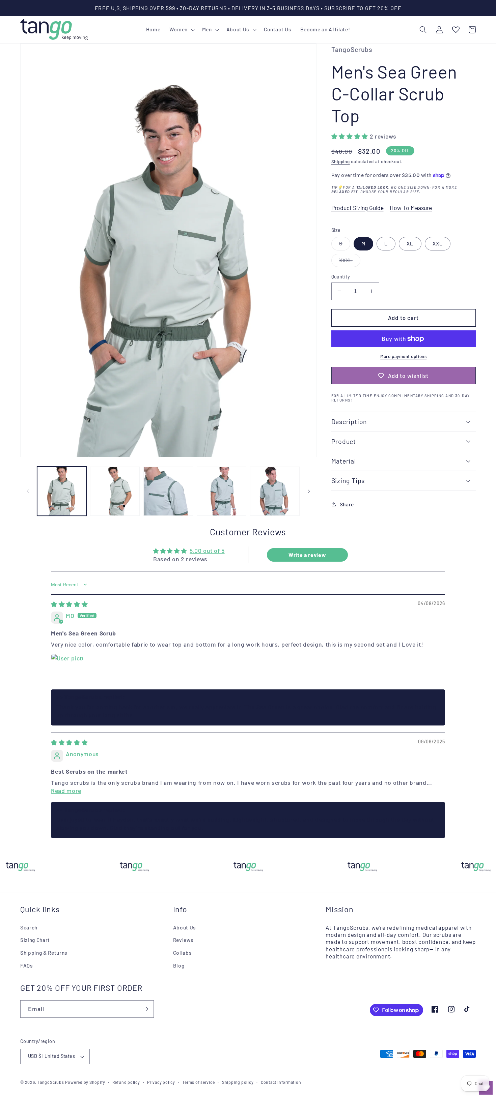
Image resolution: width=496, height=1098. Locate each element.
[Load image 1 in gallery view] (62, 491)
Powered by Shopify (85, 1082)
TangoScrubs (50, 1082)
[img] (69, 604)
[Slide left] (27, 491)
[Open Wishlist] (455, 30)
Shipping (340, 161)
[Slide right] (309, 491)
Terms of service (198, 1082)
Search (28, 927)
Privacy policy (161, 1082)
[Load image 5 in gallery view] (275, 491)
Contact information (281, 1082)
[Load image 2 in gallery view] (115, 491)
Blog (179, 965)
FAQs (26, 965)
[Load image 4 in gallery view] (221, 491)
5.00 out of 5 (207, 550)
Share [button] (347, 504)
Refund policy (126, 1082)
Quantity (340, 276)
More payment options (403, 356)
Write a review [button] (307, 555)
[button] (181, 29)
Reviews (183, 940)
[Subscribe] (145, 1009)
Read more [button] (66, 790)
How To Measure (411, 207)
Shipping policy (238, 1082)
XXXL (349, 262)
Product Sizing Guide (357, 207)
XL (410, 243)
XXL (438, 243)
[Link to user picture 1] (67, 670)
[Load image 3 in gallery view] (168, 491)
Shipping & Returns (43, 953)
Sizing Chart (35, 940)
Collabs (182, 953)
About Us (184, 927)
